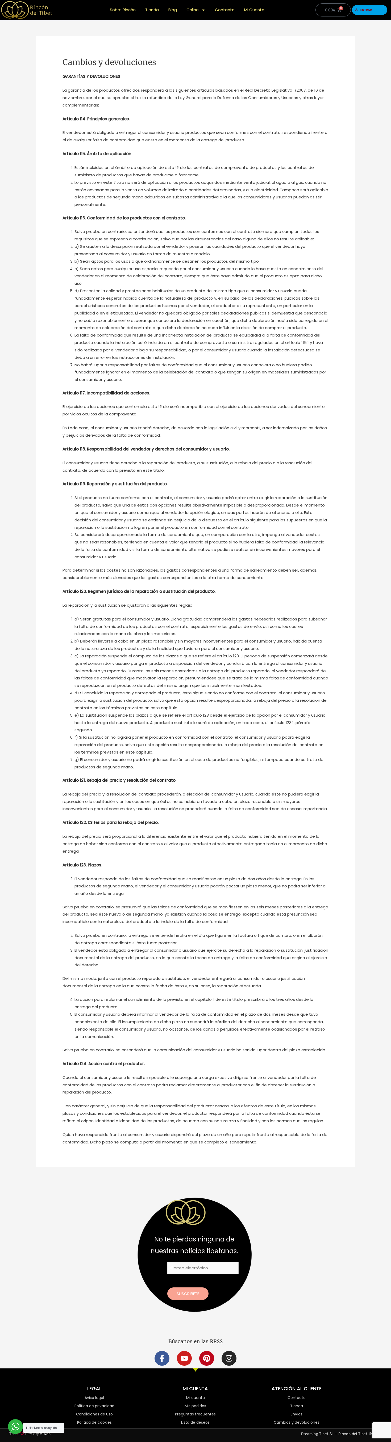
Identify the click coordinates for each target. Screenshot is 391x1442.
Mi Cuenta (254, 9)
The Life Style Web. (30, 1434)
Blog (172, 9)
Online (192, 9)
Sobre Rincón (123, 9)
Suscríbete (188, 1293)
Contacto (225, 9)
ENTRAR (366, 10)
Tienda (152, 9)
